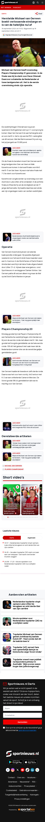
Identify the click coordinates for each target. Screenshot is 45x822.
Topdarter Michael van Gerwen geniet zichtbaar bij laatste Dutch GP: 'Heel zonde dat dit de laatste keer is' (27, 637)
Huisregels (34, 794)
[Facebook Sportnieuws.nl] (8, 770)
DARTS (4, 14)
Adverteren (12, 782)
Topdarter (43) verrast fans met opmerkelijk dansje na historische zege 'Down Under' (27, 649)
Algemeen (31, 538)
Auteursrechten (15, 786)
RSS (33, 782)
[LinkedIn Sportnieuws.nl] (32, 770)
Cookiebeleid (11, 790)
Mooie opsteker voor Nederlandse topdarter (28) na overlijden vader (27, 620)
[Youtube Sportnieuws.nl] (22, 770)
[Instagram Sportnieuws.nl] (13, 770)
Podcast (17, 7)
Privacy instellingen (22, 799)
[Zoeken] (38, 2)
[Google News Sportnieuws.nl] (37, 770)
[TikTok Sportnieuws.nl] (27, 770)
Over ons (21, 777)
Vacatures (31, 777)
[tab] (8, 517)
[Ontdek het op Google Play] (15, 762)
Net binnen (6, 7)
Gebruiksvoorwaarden (28, 790)
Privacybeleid (29, 786)
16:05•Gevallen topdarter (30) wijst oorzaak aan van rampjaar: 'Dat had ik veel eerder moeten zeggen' (21, 554)
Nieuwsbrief (24, 782)
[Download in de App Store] (30, 762)
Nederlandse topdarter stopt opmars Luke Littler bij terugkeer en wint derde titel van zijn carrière (26, 605)
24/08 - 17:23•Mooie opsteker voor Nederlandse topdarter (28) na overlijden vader (20, 563)
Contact (11, 777)
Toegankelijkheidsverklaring (16, 794)
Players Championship (14, 469)
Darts (12, 538)
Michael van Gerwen (13, 466)
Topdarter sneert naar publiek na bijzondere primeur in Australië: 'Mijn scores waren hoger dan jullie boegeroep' (27, 663)
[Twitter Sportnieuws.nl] (18, 770)
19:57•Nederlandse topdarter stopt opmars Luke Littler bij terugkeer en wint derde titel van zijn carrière (21, 545)
